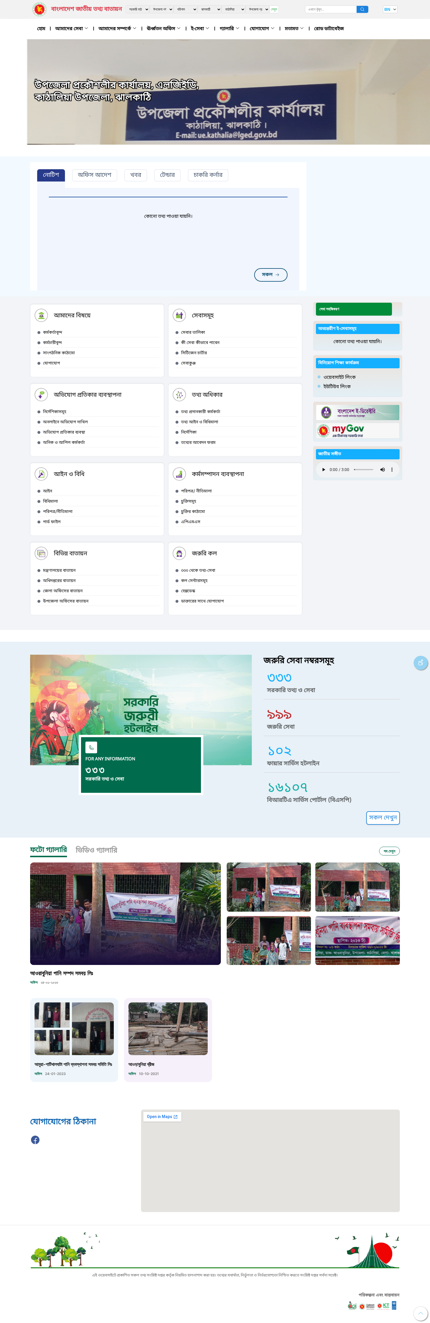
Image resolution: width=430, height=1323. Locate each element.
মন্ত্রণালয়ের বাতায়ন (59, 571)
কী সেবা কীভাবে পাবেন (200, 343)
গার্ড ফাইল (52, 522)
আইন (47, 491)
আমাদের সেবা (69, 29)
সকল (267, 275)
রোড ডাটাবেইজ (329, 29)
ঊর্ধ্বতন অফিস (161, 29)
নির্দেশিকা (189, 432)
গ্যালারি (227, 29)
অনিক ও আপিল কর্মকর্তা (64, 443)
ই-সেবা (198, 29)
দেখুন (274, 9)
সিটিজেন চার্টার (194, 353)
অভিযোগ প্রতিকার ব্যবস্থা (64, 432)
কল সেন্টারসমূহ (194, 581)
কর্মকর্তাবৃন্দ (52, 333)
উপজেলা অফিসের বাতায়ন (65, 601)
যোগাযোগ (260, 29)
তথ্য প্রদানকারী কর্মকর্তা (200, 412)
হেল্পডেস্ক (188, 591)
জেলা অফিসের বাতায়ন (62, 591)
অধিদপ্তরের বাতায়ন (59, 581)
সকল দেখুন (383, 818)
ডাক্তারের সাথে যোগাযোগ (202, 601)
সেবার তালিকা (193, 333)
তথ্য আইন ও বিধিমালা (199, 422)
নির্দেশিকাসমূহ (54, 412)
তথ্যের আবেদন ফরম (198, 443)
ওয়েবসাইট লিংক (340, 377)
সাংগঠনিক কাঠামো (59, 353)
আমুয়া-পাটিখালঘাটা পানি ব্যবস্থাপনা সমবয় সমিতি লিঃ (73, 1064)
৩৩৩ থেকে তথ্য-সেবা (198, 571)
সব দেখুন (389, 850)
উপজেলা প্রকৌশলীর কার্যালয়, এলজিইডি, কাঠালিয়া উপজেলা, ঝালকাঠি (117, 92)
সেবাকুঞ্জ (188, 363)
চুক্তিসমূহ (188, 501)
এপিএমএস (190, 522)
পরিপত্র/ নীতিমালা (196, 491)
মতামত (292, 29)
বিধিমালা (50, 501)
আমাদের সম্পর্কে (115, 29)
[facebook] (35, 1143)
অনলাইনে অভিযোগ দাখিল (65, 422)
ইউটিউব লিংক (337, 387)
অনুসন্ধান (362, 9)
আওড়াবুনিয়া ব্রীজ (141, 1064)
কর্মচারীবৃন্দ (52, 343)
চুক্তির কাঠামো (193, 512)
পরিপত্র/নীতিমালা (58, 512)
